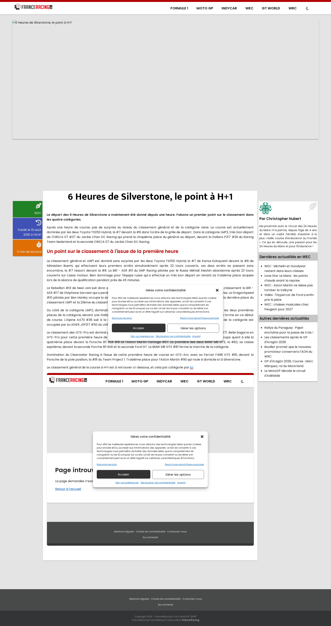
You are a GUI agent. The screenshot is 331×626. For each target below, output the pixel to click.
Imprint (196, 336)
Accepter (138, 327)
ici (191, 367)
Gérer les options (193, 328)
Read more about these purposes (199, 318)
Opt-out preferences (142, 336)
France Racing (190, 620)
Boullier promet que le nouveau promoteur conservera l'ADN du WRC (288, 352)
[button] (217, 290)
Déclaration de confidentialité (173, 336)
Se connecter (165, 604)
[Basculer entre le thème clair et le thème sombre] (307, 8)
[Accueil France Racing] (33, 8)
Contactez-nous (192, 598)
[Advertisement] (165, 172)
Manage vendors (122, 318)
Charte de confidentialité (165, 598)
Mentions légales (139, 598)
